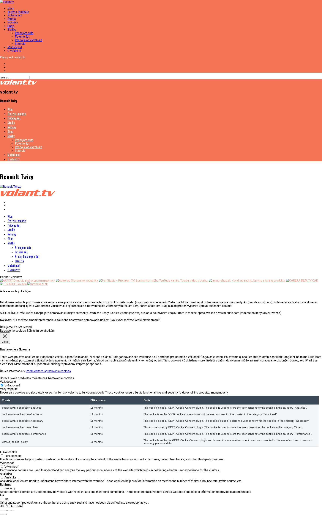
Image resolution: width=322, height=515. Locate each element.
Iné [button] (2, 495)
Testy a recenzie (18, 12)
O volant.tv (14, 51)
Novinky (12, 22)
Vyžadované (12, 385)
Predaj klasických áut (28, 40)
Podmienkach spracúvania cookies (48, 371)
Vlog (10, 8)
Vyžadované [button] (8, 381)
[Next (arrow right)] (5, 514)
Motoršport (14, 47)
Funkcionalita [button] (8, 452)
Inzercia (20, 43)
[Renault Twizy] (10, 186)
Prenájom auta (24, 33)
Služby (11, 29)
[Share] (5, 510)
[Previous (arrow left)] (1, 514)
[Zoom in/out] (12, 510)
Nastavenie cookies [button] (13, 330)
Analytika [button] (6, 473)
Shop (10, 26)
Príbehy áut (14, 15)
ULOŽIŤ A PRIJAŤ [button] (12, 506)
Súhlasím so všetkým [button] (41, 330)
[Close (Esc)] (1, 510)
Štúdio (11, 19)
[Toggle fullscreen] (8, 510)
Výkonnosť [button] (7, 463)
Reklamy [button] (5, 484)
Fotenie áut (22, 36)
